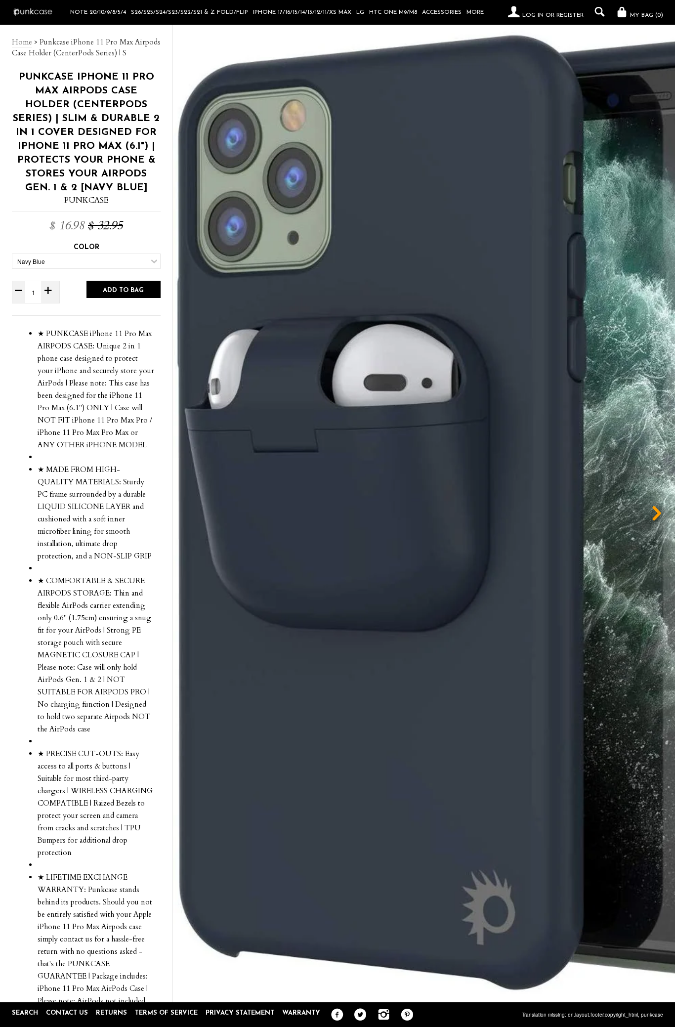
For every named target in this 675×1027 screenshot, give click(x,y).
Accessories (442, 12)
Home (22, 42)
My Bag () (645, 15)
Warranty (301, 1013)
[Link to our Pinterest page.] (404, 1015)
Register (570, 15)
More (475, 12)
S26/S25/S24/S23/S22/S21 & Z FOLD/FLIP (189, 12)
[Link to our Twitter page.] (358, 1015)
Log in (533, 15)
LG (360, 12)
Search (25, 1013)
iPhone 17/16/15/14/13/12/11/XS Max (302, 12)
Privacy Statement (240, 1013)
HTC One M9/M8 (393, 12)
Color (86, 247)
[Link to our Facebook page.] (334, 1015)
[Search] (597, 11)
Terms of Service (166, 1013)
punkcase (652, 1014)
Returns (111, 1013)
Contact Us (67, 1013)
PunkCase (86, 200)
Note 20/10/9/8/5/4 (98, 12)
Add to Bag (123, 290)
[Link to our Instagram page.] (381, 1015)
